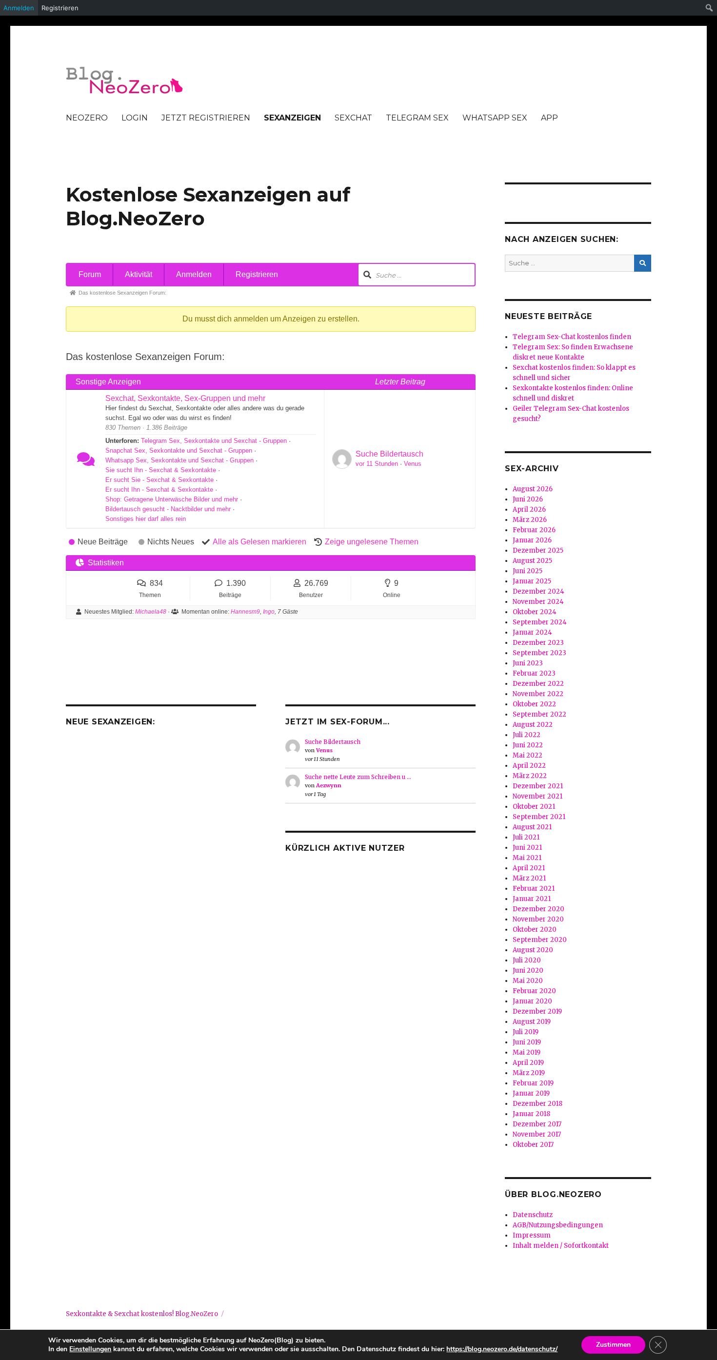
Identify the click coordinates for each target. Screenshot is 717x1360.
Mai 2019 (526, 1052)
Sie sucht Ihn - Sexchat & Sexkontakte (160, 470)
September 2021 (539, 817)
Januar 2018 (531, 1114)
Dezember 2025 (538, 550)
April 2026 (529, 509)
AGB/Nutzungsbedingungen (558, 1225)
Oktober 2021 (534, 806)
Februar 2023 (534, 673)
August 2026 (533, 489)
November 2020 (538, 919)
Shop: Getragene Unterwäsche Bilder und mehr (171, 499)
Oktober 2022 (534, 704)
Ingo (269, 611)
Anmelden (194, 274)
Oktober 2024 (535, 612)
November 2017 (537, 1134)
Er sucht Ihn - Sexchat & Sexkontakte (159, 489)
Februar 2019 (533, 1083)
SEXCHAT (353, 117)
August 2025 (532, 561)
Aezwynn (328, 785)
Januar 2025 (532, 581)
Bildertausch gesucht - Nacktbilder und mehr (168, 509)
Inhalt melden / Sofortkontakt (561, 1245)
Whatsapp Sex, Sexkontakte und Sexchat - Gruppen (179, 460)
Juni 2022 (528, 745)
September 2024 (540, 622)
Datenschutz (533, 1215)
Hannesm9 (245, 611)
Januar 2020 (532, 1001)
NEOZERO (87, 117)
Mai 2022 (527, 755)
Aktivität (138, 274)
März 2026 (530, 520)
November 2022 (538, 694)
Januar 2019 (531, 1093)
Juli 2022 (526, 735)
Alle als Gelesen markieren (259, 542)
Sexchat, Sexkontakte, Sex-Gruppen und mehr (185, 398)
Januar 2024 (532, 632)
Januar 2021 (532, 899)
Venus (412, 463)
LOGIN (134, 117)
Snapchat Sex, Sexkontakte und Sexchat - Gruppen (178, 450)
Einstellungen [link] (90, 1349)
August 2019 (532, 1022)
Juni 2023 (528, 663)
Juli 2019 (525, 1032)
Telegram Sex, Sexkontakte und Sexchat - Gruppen (214, 440)
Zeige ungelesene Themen (371, 542)
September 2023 (539, 653)
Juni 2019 (527, 1042)
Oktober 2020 (535, 929)
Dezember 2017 (537, 1124)
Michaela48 (150, 611)
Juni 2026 (528, 499)
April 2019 (528, 1063)
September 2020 (540, 940)
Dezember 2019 (537, 1011)
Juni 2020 (528, 970)
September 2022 (539, 714)
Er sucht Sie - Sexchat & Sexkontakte (159, 479)
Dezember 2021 (538, 786)
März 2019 (529, 1073)
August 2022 (533, 724)
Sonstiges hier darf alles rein (145, 518)
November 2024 (538, 602)
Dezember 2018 (537, 1104)
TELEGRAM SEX (417, 117)
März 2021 (529, 878)
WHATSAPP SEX (494, 117)
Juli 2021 (526, 837)
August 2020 (533, 950)
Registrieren (257, 274)
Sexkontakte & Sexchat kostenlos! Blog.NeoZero (142, 1314)
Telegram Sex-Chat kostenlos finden (572, 337)
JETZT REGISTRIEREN (205, 117)
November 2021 (537, 796)
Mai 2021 (527, 858)
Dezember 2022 (538, 684)
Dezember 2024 (538, 591)
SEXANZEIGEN (292, 117)
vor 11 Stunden (377, 463)
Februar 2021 (534, 888)
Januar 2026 (532, 540)
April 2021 (529, 868)
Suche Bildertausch (389, 454)
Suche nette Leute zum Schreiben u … (358, 776)
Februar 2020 (534, 991)
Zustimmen (613, 1344)
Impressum (532, 1235)
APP (549, 117)
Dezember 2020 (538, 909)
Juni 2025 (527, 571)
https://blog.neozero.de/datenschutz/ (502, 1349)
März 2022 (530, 776)
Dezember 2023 (538, 643)
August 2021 (532, 827)
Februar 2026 (534, 530)
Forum (90, 274)
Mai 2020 (528, 981)
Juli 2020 (527, 960)
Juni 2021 (527, 847)
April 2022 (529, 765)
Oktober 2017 (533, 1144)
